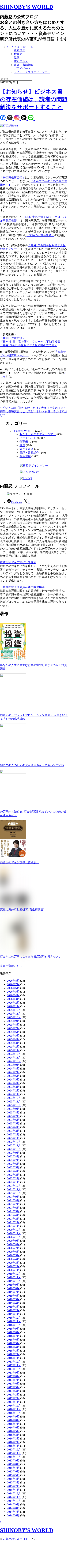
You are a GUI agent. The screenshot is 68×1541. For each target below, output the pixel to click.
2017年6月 (13, 1383)
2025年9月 (13, 1020)
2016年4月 (13, 1434)
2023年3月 (13, 1130)
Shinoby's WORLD (24, 430)
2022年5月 (13, 1167)
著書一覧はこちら (11, 965)
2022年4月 (13, 1171)
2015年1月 (13, 1489)
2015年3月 (13, 1482)
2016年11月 (14, 1409)
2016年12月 (14, 1405)
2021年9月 (13, 1196)
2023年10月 (14, 1105)
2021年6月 (13, 1207)
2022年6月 (13, 1163)
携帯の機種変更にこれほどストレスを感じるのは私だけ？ (33, 411)
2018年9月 (13, 1328)
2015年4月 (13, 1478)
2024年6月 (13, 1075)
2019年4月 (13, 1302)
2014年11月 (14, 1497)
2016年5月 (13, 1431)
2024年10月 (14, 1061)
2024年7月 (13, 1072)
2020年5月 (13, 1255)
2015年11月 (14, 1453)
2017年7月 (13, 1379)
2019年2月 (13, 1310)
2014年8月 (13, 1508)
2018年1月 (13, 1357)
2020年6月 (13, 1251)
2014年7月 (13, 1511)
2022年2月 (13, 1178)
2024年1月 (13, 1094)
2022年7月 (13, 1160)
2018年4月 (13, 1346)
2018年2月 (13, 1354)
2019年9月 (13, 1284)
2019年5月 (13, 1299)
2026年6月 (13, 987)
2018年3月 (13, 1350)
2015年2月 (13, 1486)
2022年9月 (13, 1152)
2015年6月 (13, 1471)
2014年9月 (13, 1504)
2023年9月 (13, 1108)
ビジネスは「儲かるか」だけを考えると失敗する (31, 407)
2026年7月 (13, 984)
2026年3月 (13, 998)
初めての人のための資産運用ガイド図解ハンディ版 (32, 765)
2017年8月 (13, 1376)
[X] (10, 118)
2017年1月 (13, 1401)
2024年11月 (14, 1057)
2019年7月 (13, 1292)
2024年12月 (14, 1053)
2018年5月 (13, 1343)
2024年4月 (13, 1083)
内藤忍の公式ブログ (17, 1539)
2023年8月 (13, 1112)
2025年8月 (13, 1024)
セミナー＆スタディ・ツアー (32, 72)
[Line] (31, 118)
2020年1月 (13, 1270)
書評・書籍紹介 (23, 64)
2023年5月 (13, 1123)
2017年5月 (13, 1387)
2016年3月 (13, 1438)
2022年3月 (13, 1174)
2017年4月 (13, 1390)
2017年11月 (14, 1365)
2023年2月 (13, 1134)
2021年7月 (13, 1204)
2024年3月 (13, 1086)
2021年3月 (13, 1218)
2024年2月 (13, 1090)
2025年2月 (13, 1046)
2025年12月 (14, 1009)
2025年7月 (13, 1028)
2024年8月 (13, 1068)
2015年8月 (13, 1464)
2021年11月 (14, 1189)
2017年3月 (13, 1394)
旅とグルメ (21, 61)
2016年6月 (13, 1427)
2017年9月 (13, 1372)
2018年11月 (14, 1321)
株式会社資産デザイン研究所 (18, 562)
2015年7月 (13, 1467)
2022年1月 (13, 1182)
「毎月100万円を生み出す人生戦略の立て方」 (28, 345)
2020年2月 (13, 1266)
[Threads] (24, 118)
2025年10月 (14, 1017)
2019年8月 (13, 1288)
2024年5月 (13, 1079)
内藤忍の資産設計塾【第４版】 (19, 862)
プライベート (22, 68)
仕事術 (18, 53)
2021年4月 (13, 1215)
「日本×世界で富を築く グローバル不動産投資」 (31, 341)
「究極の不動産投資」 (40, 235)
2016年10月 (14, 1412)
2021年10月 (14, 1193)
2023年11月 (14, 1101)
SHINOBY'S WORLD (26, 7)
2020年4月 (13, 1259)
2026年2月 (13, 1002)
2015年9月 (13, 1460)
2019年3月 (13, 1306)
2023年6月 (13, 1119)
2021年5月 (13, 1211)
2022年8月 (13, 1156)
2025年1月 (13, 1050)
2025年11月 (14, 1013)
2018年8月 (13, 1332)
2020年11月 (14, 1233)
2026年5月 (13, 991)
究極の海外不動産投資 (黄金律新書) (22, 909)
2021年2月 (13, 1222)
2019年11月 (14, 1277)
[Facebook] (3, 118)
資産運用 (19, 50)
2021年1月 (13, 1226)
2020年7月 (13, 1248)
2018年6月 (13, 1339)
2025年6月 (13, 1031)
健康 (17, 57)
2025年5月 (13, 1035)
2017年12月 (14, 1361)
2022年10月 (14, 1149)
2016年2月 (13, 1442)
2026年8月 (13, 980)
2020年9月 (13, 1240)
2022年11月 (14, 1145)
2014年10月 (14, 1500)
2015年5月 (13, 1475)
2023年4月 (13, 1127)
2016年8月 (13, 1420)
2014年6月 (13, 1515)
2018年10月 (14, 1324)
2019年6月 (13, 1295)
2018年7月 (13, 1335)
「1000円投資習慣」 (12, 177)
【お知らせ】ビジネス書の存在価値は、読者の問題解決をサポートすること (33, 99)
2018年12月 (14, 1317)
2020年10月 (14, 1237)
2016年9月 (13, 1416)
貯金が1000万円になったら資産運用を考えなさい (30, 956)
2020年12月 (14, 1229)
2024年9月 (13, 1064)
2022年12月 (14, 1141)
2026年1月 (13, 1006)
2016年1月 (13, 1445)
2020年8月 (13, 1244)
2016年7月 (13, 1423)
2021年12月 (14, 1185)
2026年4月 (13, 995)
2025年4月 (13, 1039)
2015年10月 (14, 1456)
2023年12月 (14, 1097)
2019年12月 (14, 1273)
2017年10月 (14, 1368)
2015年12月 (14, 1449)
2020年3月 (13, 1262)
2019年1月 (13, 1313)
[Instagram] (17, 118)
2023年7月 (13, 1116)
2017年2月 (13, 1398)
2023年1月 (13, 1138)
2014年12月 (14, 1493)
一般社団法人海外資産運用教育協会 (22, 587)
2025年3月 (13, 1042)
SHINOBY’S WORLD (20, 46)
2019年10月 (14, 1281)
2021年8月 (13, 1200)
